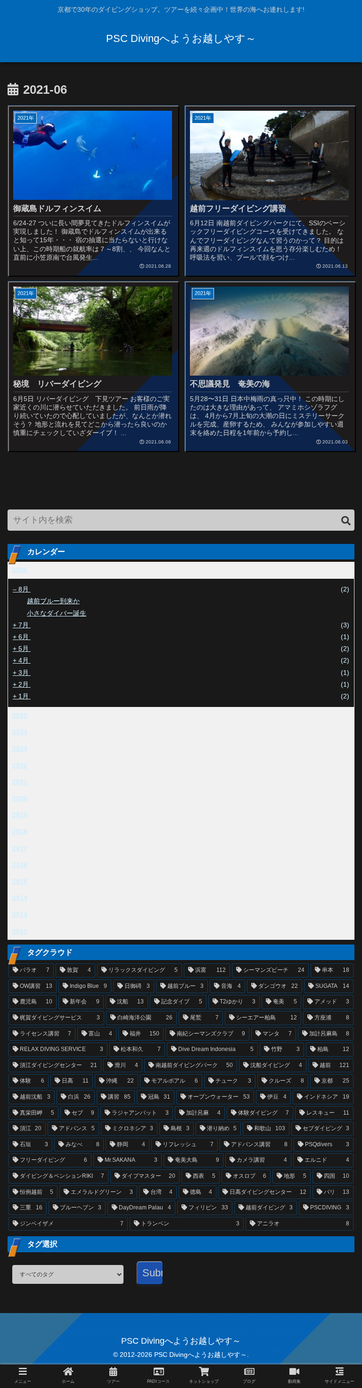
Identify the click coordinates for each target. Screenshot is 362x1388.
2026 (19, 570)
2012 (19, 931)
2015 (19, 881)
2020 (19, 798)
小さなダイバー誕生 (56, 613)
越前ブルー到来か (53, 601)
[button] (345, 521)
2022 (19, 765)
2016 (19, 865)
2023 (19, 748)
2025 (19, 715)
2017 (19, 848)
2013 (19, 914)
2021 (19, 782)
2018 (19, 831)
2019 (19, 815)
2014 (19, 898)
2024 (19, 732)
